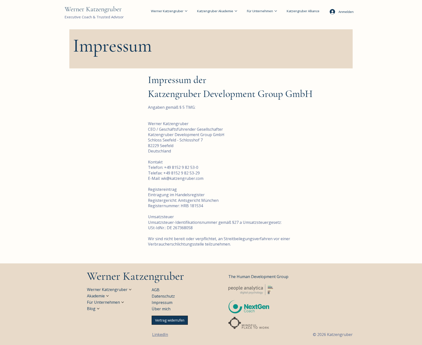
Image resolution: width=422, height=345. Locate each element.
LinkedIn (160, 334)
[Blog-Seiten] (98, 308)
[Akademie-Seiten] (107, 296)
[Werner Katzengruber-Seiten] (186, 11)
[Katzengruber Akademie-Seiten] (236, 11)
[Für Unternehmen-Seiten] (275, 11)
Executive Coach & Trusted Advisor (94, 16)
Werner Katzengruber (93, 9)
